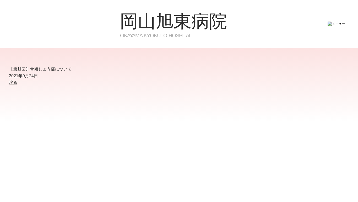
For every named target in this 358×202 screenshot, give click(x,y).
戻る (13, 82)
